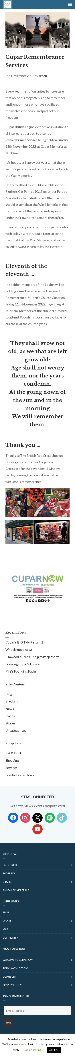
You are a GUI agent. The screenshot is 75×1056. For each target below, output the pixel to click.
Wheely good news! (19, 649)
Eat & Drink (13, 753)
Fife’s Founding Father (21, 671)
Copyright (10, 976)
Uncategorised (16, 730)
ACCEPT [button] (54, 1050)
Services (11, 768)
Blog (8, 694)
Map (5, 929)
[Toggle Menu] (70, 4)
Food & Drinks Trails (19, 775)
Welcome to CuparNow (18, 959)
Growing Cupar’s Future (22, 664)
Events (7, 920)
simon (43, 76)
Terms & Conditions (15, 968)
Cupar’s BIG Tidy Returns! (24, 642)
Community (10, 937)
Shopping (12, 760)
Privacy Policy (12, 985)
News (9, 709)
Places (10, 716)
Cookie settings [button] (33, 1049)
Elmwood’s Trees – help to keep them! (32, 657)
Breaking (11, 701)
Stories (10, 723)
